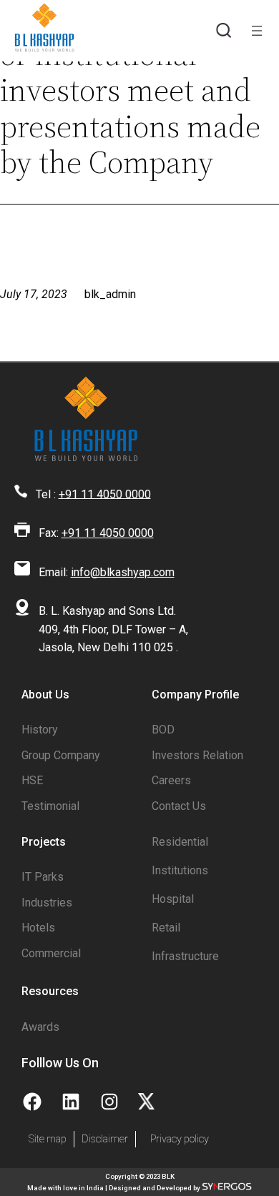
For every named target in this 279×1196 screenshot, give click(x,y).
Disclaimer (105, 1139)
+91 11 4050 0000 (105, 493)
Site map (48, 1139)
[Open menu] (256, 30)
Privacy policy (179, 1139)
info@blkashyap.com (123, 572)
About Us (45, 694)
